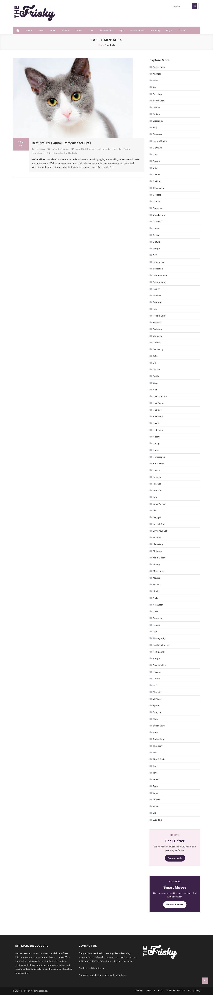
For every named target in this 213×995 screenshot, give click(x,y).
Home (29, 30)
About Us (139, 991)
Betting (156, 114)
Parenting (155, 30)
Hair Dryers (158, 403)
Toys (155, 772)
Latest (160, 991)
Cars (155, 154)
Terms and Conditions (176, 991)
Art (154, 87)
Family (156, 289)
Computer (158, 208)
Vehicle (156, 799)
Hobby (156, 443)
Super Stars (159, 725)
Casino (156, 161)
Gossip (156, 369)
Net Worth (158, 604)
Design (156, 248)
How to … (158, 470)
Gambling (157, 336)
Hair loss (157, 410)
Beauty (156, 107)
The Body (157, 746)
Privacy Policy (194, 991)
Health (53, 30)
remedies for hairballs (65, 153)
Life (155, 510)
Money (156, 564)
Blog (155, 127)
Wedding (157, 820)
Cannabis (157, 147)
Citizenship (158, 188)
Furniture (157, 322)
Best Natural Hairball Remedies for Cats (61, 143)
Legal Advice (159, 504)
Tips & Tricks (159, 759)
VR (154, 813)
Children (157, 181)
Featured (157, 302)
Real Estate (158, 652)
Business (157, 134)
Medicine (157, 551)
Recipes (157, 658)
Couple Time (159, 215)
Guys (155, 383)
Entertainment (137, 30)
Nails (155, 598)
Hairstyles (158, 416)
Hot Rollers (158, 463)
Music (156, 591)
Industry (157, 477)
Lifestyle (157, 517)
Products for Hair (161, 645)
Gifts (155, 356)
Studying (157, 712)
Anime (156, 80)
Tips (155, 752)
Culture (156, 242)
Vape (155, 793)
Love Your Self (160, 531)
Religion (157, 672)
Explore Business (174, 904)
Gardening (158, 349)
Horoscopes (159, 457)
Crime (156, 228)
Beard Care (158, 100)
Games (156, 342)
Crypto (156, 235)
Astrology (157, 94)
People (156, 625)
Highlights (158, 430)
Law (155, 497)
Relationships (106, 30)
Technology (158, 739)
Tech (155, 732)
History (156, 436)
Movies (78, 30)
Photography (159, 638)
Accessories (159, 67)
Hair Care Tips (160, 396)
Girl (154, 363)
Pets (155, 631)
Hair (155, 389)
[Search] (194, 6)
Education (158, 268)
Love (91, 30)
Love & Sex (158, 524)
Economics (158, 262)
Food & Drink (159, 315)
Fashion (157, 295)
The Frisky (39, 149)
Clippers (157, 194)
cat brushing (88, 149)
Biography (158, 121)
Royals (169, 30)
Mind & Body (159, 557)
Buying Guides (160, 141)
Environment (159, 282)
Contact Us (150, 991)
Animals (64, 149)
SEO (155, 685)
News (41, 30)
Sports (156, 705)
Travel (182, 30)
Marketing (158, 544)
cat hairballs (104, 149)
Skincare (157, 699)
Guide (156, 376)
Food (155, 309)
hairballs (117, 149)
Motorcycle (158, 571)
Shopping (157, 692)
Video (156, 806)
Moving (156, 584)
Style (121, 30)
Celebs (65, 30)
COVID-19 (158, 221)
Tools (155, 766)
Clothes (156, 201)
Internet (157, 483)
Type (155, 786)
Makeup (157, 537)
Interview (157, 490)
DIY (155, 255)
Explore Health (175, 858)
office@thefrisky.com (95, 968)
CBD (155, 168)
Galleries (157, 329)
